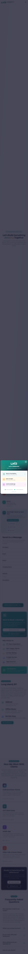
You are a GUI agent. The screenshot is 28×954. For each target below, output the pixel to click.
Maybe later (14, 491)
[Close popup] (26, 462)
